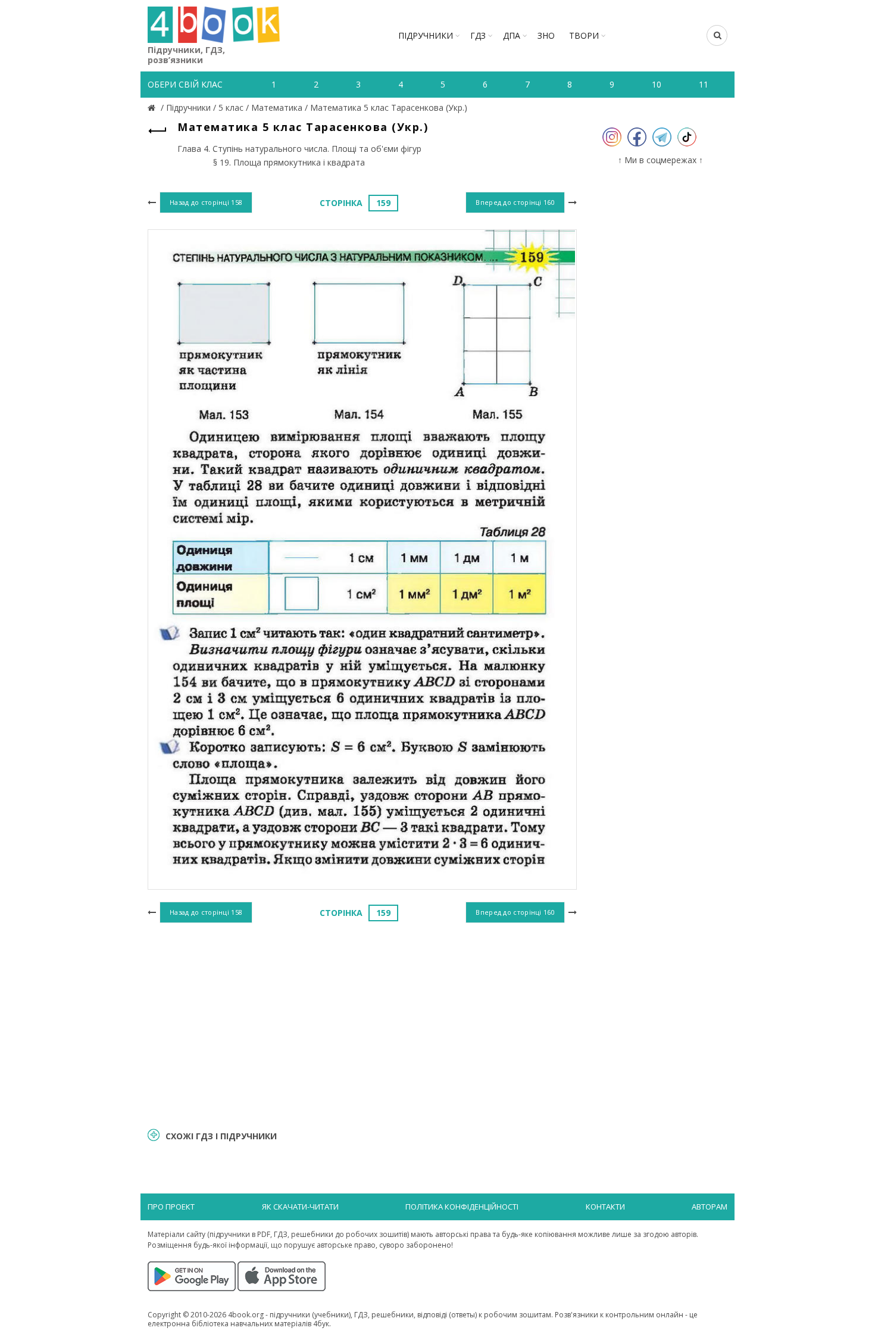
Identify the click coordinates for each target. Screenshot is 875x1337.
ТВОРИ (584, 35)
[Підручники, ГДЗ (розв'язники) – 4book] (153, 107)
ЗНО (546, 35)
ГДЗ (478, 35)
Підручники (425, 35)
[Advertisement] (362, 1023)
